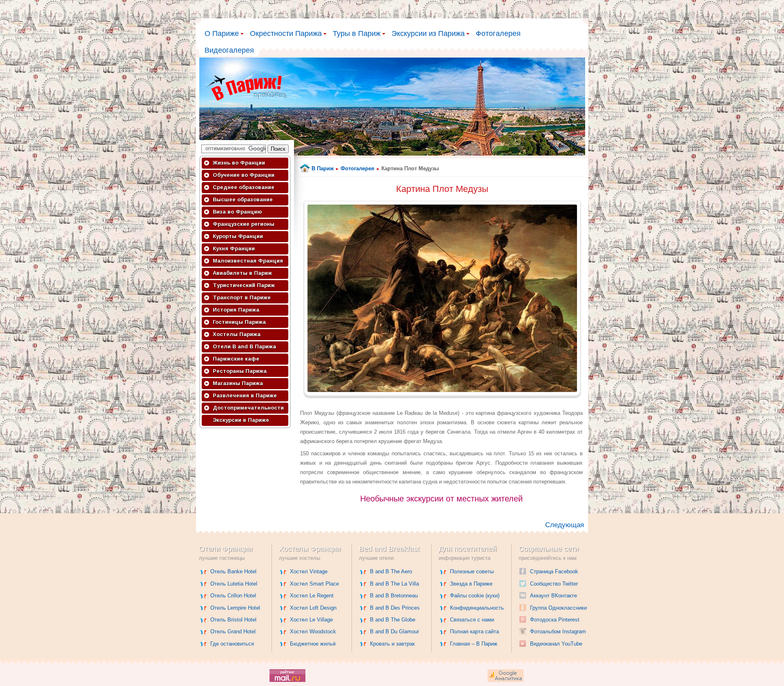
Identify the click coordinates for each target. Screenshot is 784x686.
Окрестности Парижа (286, 33)
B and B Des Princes (395, 608)
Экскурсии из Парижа (428, 33)
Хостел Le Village (311, 620)
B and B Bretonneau (394, 595)
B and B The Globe (392, 620)
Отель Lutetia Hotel (233, 584)
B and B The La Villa (394, 584)
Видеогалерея (229, 50)
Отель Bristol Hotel (233, 620)
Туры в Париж (357, 33)
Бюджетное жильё (313, 644)
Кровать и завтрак (392, 644)
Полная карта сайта (474, 631)
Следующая (564, 525)
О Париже (222, 33)
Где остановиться (232, 644)
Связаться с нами (472, 620)
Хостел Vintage (308, 571)
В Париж (323, 168)
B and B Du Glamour (394, 631)
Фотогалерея (498, 33)
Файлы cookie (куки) (474, 595)
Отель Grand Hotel (233, 631)
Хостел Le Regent (312, 595)
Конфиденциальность (477, 608)
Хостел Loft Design (313, 608)
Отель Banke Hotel (233, 571)
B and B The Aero (391, 571)
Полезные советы (472, 571)
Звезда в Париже (471, 584)
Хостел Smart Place (314, 584)
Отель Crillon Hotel (233, 595)
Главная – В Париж (473, 644)
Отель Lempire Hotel (235, 608)
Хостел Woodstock (313, 631)
